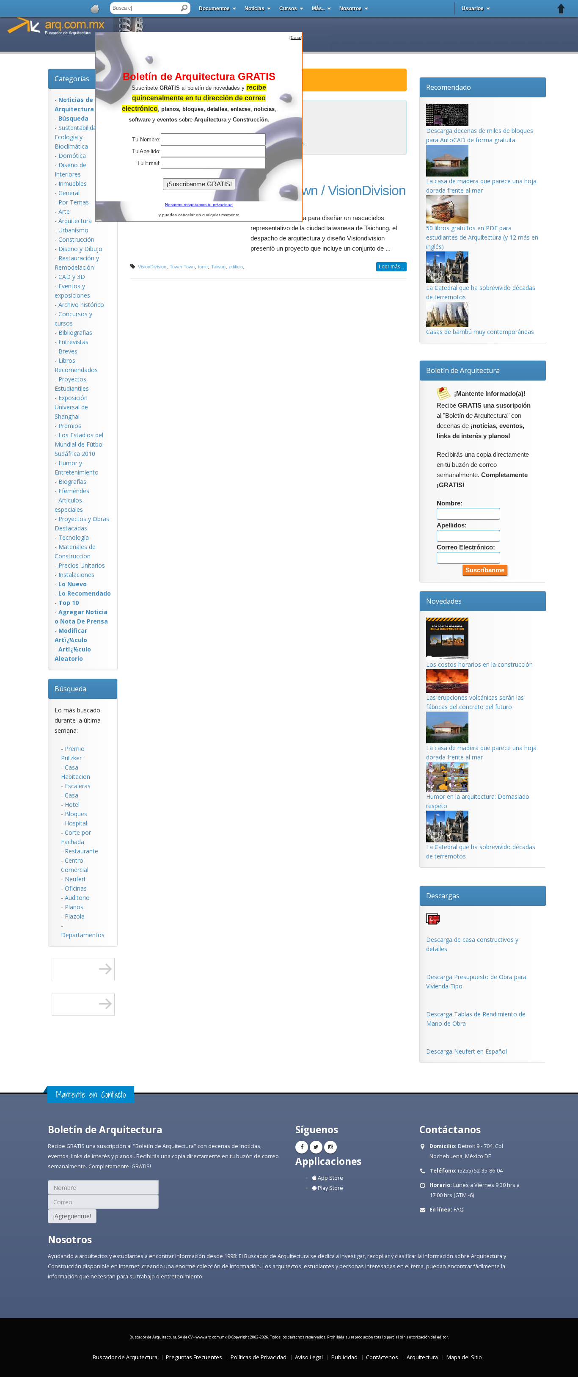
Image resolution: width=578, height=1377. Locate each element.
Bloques (76, 814)
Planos (74, 907)
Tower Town (182, 266)
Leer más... (391, 267)
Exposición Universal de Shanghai (71, 407)
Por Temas (73, 202)
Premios (69, 426)
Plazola (75, 916)
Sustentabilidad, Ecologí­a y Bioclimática (78, 137)
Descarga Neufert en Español (466, 1051)
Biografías (72, 481)
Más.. (318, 8)
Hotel (72, 804)
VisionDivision (152, 266)
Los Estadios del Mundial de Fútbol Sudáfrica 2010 (79, 444)
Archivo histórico (81, 305)
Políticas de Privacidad (258, 1357)
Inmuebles (72, 183)
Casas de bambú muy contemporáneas (480, 332)
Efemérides (73, 491)
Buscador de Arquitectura (125, 1357)
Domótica (72, 156)
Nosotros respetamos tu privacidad (199, 204)
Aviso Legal (309, 1357)
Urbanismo (73, 230)
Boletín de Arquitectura (463, 370)
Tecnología (73, 537)
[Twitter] (316, 1147)
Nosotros (350, 8)
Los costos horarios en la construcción (479, 664)
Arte (64, 211)
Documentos (214, 8)
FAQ (459, 1209)
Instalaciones (76, 575)
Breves (67, 351)
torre (203, 266)
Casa (71, 795)
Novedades (444, 601)
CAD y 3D (71, 277)
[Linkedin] (330, 1147)
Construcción (76, 239)
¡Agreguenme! (72, 1216)
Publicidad (344, 1357)
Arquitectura (75, 221)
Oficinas (76, 888)
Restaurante (81, 851)
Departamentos (83, 935)
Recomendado (448, 87)
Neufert (75, 879)
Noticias (254, 8)
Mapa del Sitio (464, 1357)
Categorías (72, 78)
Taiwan (218, 266)
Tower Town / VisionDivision (328, 190)
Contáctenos (382, 1357)
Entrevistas (73, 342)
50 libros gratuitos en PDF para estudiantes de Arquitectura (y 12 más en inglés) (482, 237)
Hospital (76, 823)
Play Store (330, 1188)
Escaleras (78, 786)
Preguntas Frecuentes (194, 1357)
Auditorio (77, 898)
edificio (236, 266)
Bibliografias (75, 332)
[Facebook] (301, 1147)
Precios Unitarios (81, 565)
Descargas (443, 895)
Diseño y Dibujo (80, 249)
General (69, 193)
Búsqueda (70, 688)
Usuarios (473, 8)
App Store (330, 1177)
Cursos (288, 8)
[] (295, 37)
